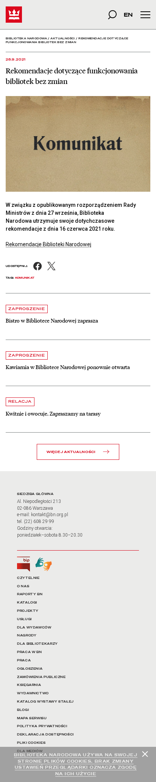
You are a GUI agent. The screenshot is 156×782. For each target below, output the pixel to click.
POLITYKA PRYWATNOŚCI (42, 726)
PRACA (24, 660)
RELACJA (20, 401)
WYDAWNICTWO (33, 693)
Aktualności (62, 38)
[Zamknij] (145, 754)
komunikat (25, 277)
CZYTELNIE (28, 578)
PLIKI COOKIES (31, 743)
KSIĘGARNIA (29, 685)
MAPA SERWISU (32, 718)
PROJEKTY (28, 611)
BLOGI (23, 710)
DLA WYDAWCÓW (34, 627)
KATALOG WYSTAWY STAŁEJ (45, 702)
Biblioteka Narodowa (26, 38)
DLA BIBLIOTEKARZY (37, 644)
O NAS (23, 586)
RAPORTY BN (29, 594)
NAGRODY (26, 635)
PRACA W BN (29, 652)
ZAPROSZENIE (26, 309)
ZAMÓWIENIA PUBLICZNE (41, 677)
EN (128, 14)
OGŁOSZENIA (29, 669)
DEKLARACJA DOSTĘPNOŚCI (45, 734)
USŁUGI (24, 619)
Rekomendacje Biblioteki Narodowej (48, 244)
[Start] (14, 14)
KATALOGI (27, 602)
